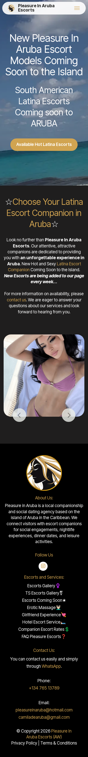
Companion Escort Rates (41, 629)
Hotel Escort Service (41, 622)
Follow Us (44, 555)
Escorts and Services (43, 577)
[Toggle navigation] (77, 8)
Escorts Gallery (41, 585)
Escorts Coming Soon (42, 600)
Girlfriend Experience (41, 614)
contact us (16, 299)
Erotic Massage (41, 607)
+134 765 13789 (44, 688)
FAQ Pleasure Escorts (41, 636)
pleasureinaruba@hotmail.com (44, 710)
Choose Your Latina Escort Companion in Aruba (45, 213)
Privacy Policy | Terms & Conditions (44, 743)
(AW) (57, 737)
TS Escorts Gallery (42, 593)
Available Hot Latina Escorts (44, 144)
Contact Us (43, 650)
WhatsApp (51, 666)
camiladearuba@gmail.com (44, 717)
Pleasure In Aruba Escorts (36, 8)
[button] (19, 415)
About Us (43, 498)
